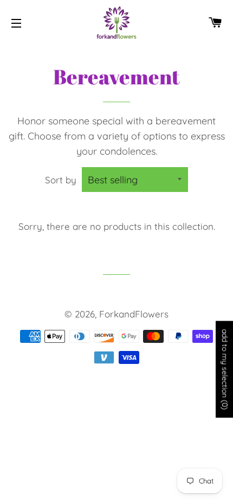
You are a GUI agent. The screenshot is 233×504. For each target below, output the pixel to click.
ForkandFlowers (134, 314)
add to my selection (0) (225, 369)
